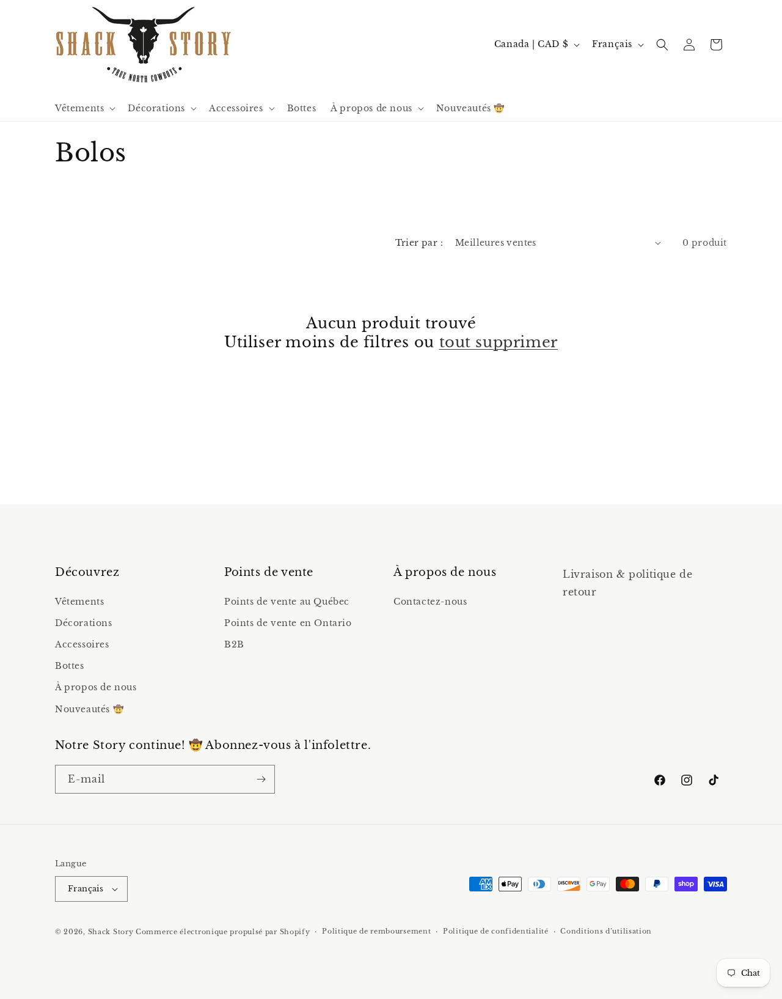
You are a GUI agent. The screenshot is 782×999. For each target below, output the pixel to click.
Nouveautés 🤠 (89, 709)
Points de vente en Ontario (288, 623)
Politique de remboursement (376, 931)
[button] (84, 108)
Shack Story (111, 931)
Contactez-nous (430, 601)
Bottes (69, 665)
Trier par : (419, 242)
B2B (234, 644)
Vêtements (79, 601)
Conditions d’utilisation (606, 931)
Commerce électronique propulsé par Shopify (223, 931)
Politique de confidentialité (496, 931)
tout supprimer (498, 342)
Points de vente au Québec (286, 601)
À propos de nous (96, 687)
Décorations (83, 623)
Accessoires (82, 644)
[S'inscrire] (260, 779)
